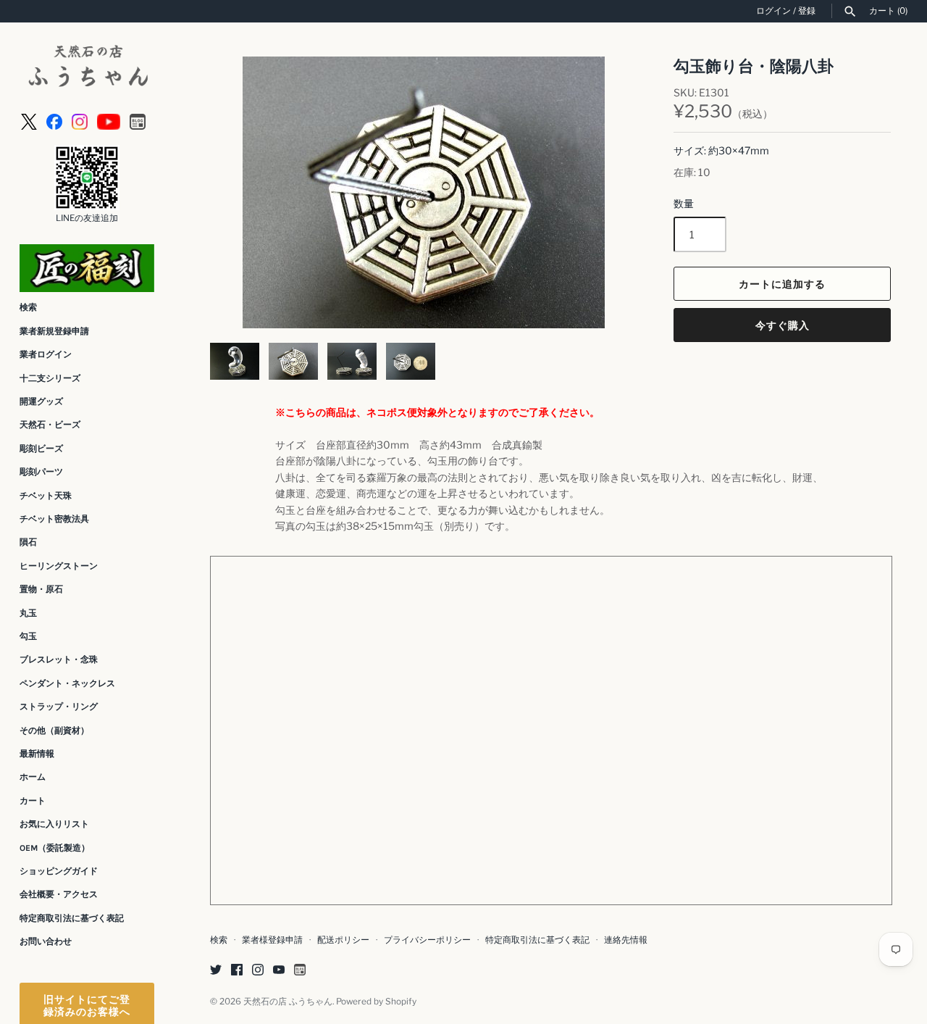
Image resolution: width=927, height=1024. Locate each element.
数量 (684, 203)
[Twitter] (216, 971)
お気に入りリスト (54, 824)
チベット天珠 (46, 496)
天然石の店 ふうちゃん (287, 1001)
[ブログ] (138, 121)
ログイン (773, 11)
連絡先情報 (625, 940)
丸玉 (28, 613)
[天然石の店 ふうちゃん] (87, 67)
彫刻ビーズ (41, 449)
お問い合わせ (46, 941)
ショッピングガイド (59, 871)
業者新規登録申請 (54, 331)
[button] (240, 193)
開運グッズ (41, 401)
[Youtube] (108, 121)
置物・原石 (41, 589)
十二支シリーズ (50, 378)
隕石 (28, 542)
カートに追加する (782, 284)
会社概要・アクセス (59, 894)
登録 (806, 11)
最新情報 (37, 754)
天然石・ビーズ (50, 425)
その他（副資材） (54, 730)
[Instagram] (80, 121)
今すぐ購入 (782, 325)
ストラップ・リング (59, 707)
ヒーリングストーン (59, 566)
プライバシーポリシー (427, 940)
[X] (29, 121)
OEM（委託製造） (55, 848)
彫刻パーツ (41, 472)
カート (33, 801)
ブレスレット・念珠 (59, 659)
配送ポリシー (343, 940)
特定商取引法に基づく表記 (72, 918)
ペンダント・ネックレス (67, 683)
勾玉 (28, 636)
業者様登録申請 (272, 940)
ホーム (33, 777)
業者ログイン (46, 354)
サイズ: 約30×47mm (721, 150)
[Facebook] (54, 121)
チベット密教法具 (54, 519)
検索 (28, 307)
